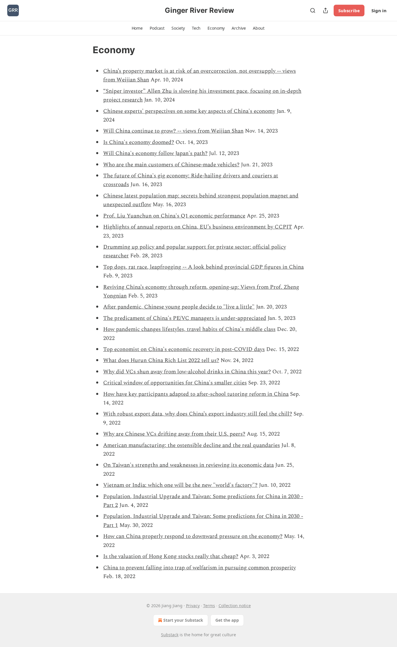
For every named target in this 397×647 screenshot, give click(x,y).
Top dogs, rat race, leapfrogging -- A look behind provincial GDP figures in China (203, 267)
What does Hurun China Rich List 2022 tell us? (161, 360)
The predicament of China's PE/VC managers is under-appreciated (184, 318)
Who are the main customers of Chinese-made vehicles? (171, 165)
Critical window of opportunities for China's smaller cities (175, 383)
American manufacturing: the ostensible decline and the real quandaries (191, 445)
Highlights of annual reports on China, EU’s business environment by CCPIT (197, 227)
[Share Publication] (325, 10)
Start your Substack (183, 620)
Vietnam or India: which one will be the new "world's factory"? (180, 485)
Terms (209, 605)
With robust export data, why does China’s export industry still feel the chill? (197, 414)
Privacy (193, 605)
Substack (169, 634)
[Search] (313, 10)
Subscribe (349, 10)
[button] (137, 28)
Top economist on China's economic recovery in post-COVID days (184, 349)
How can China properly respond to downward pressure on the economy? (192, 536)
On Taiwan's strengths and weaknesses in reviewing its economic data (188, 465)
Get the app (227, 620)
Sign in (379, 10)
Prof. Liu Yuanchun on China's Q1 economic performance (174, 216)
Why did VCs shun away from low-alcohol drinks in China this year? (187, 372)
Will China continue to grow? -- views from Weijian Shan (173, 131)
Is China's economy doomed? (138, 142)
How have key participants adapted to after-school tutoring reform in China (196, 394)
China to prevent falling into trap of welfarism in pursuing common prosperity (199, 568)
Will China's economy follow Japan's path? (155, 153)
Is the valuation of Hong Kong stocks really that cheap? (170, 556)
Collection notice (235, 605)
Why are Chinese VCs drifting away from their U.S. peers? (174, 434)
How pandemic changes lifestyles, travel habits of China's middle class (189, 329)
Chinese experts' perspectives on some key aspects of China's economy (189, 111)
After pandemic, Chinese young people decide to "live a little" (179, 307)
